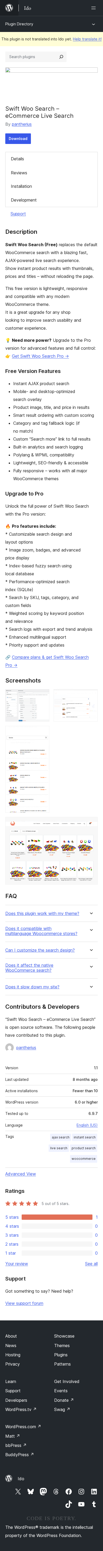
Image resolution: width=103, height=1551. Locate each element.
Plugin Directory (19, 24)
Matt (12, 1436)
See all (91, 1263)
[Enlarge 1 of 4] (42, 696)
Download (18, 138)
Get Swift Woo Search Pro (40, 356)
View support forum (24, 1303)
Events (61, 1390)
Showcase (64, 1336)
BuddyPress (19, 1454)
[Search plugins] (61, 57)
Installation (21, 186)
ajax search (60, 1137)
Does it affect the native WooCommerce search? (29, 968)
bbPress (16, 1445)
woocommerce (84, 1159)
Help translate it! (87, 39)
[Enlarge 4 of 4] (90, 824)
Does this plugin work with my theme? (42, 913)
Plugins (61, 1354)
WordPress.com (23, 1426)
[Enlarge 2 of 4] (90, 696)
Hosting (12, 1354)
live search (58, 1148)
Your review (16, 1263)
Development (24, 200)
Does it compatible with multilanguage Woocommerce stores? (41, 931)
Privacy (12, 1364)
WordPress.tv (21, 1409)
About (11, 1336)
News (10, 1345)
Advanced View (20, 1173)
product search (84, 1148)
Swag (62, 1409)
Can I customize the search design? (40, 950)
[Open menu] (94, 8)
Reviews (19, 172)
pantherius (22, 124)
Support (18, 213)
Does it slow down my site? (32, 986)
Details (17, 158)
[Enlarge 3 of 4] (42, 733)
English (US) (87, 1125)
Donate (64, 1400)
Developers (16, 1400)
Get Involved (66, 1381)
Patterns (62, 1364)
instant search (85, 1137)
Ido (21, 1478)
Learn (10, 1381)
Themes (62, 1345)
